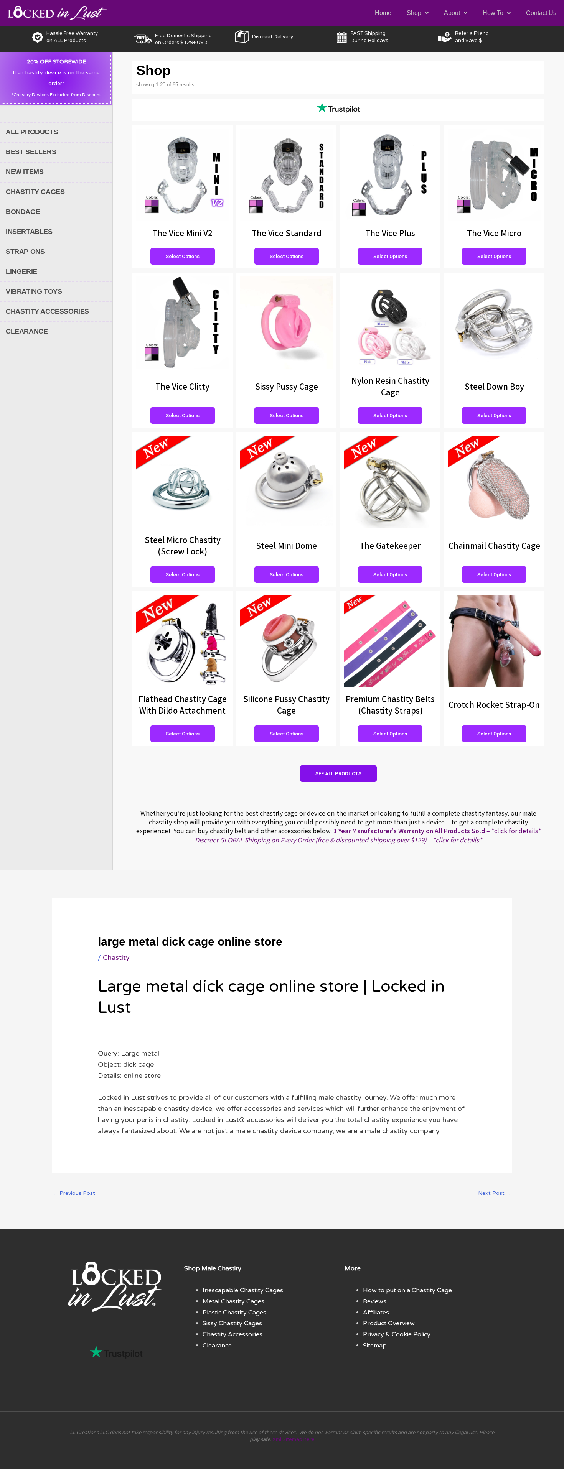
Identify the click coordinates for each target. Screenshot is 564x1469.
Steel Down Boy (494, 388)
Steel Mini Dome (286, 547)
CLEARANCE (27, 331)
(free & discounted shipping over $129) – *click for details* (338, 841)
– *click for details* (437, 832)
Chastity (116, 957)
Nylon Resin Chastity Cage (390, 388)
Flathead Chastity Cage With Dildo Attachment (183, 706)
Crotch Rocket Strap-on (494, 706)
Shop (414, 13)
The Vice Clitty (182, 388)
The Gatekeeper (390, 547)
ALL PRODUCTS (32, 132)
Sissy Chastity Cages (232, 1323)
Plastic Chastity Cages (234, 1312)
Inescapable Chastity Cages (243, 1290)
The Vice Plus (390, 234)
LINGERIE (21, 271)
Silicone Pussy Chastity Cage (286, 706)
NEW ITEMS (24, 172)
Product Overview (389, 1323)
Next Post (494, 1193)
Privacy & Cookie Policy (396, 1334)
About (452, 13)
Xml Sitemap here (293, 1439)
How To (493, 13)
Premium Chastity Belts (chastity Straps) (390, 706)
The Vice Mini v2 (182, 234)
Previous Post (74, 1193)
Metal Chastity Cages (233, 1301)
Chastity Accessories (232, 1334)
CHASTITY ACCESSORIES (47, 311)
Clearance (217, 1345)
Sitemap (375, 1345)
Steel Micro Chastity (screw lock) (183, 547)
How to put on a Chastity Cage (407, 1290)
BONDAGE (23, 211)
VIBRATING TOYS (34, 291)
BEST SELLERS (31, 152)
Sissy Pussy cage (286, 388)
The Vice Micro (494, 234)
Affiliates (376, 1312)
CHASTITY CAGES (35, 192)
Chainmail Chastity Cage (494, 547)
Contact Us (541, 13)
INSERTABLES (29, 231)
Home (383, 13)
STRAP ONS (25, 251)
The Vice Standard (287, 234)
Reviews (374, 1301)
